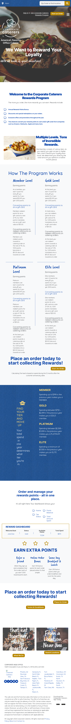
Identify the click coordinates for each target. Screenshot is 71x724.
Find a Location (67, 3)
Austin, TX (59, 676)
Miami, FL (35, 692)
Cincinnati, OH (61, 674)
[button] (68, 14)
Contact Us (20, 721)
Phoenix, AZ (24, 672)
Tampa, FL (23, 687)
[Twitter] (11, 681)
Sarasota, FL (36, 672)
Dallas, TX (59, 683)
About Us (13, 721)
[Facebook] (5, 681)
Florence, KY (48, 681)
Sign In (25, 13)
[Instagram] (8, 681)
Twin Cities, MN (49, 687)
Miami (7, 3)
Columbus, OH (61, 672)
